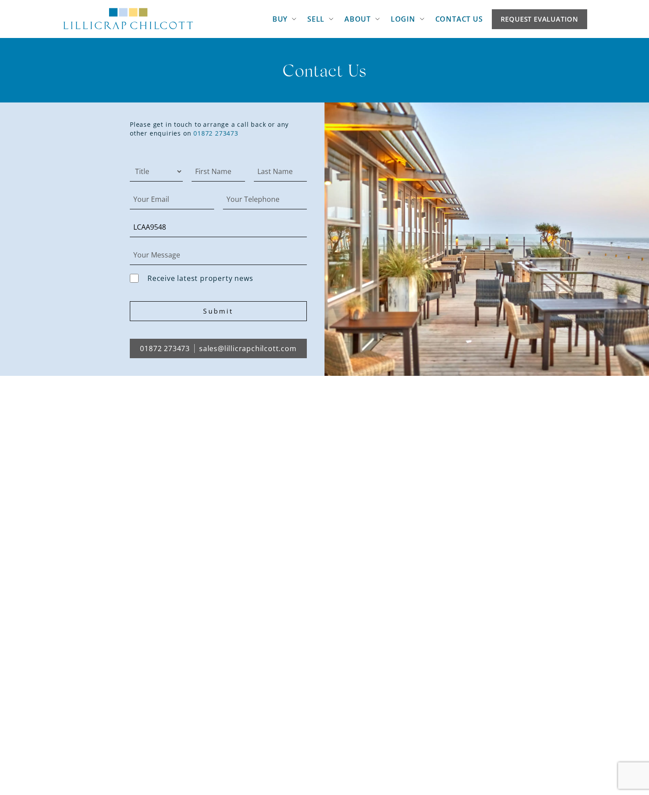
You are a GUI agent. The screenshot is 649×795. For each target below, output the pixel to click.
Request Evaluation (539, 19)
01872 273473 (215, 133)
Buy (279, 19)
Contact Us (459, 19)
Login (403, 19)
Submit (218, 311)
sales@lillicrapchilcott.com (248, 348)
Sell (315, 19)
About (357, 19)
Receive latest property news (200, 278)
